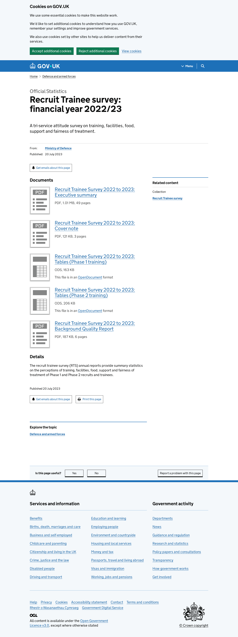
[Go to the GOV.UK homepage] (45, 66)
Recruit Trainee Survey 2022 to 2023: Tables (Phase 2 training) (95, 292)
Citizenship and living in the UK (53, 552)
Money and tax (102, 552)
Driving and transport (46, 577)
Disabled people (42, 568)
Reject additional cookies (98, 51)
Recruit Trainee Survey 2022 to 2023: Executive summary (95, 192)
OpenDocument (90, 277)
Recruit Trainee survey (167, 198)
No (100, 473)
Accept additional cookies (51, 51)
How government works (170, 568)
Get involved (161, 577)
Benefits (36, 518)
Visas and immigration (107, 568)
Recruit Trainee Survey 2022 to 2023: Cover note (95, 225)
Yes (77, 473)
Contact (117, 602)
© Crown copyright (193, 625)
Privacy (46, 602)
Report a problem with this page (180, 473)
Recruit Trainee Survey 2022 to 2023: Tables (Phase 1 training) (95, 259)
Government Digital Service (102, 608)
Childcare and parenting (48, 543)
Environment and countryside (113, 535)
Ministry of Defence (58, 148)
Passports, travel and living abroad (117, 560)
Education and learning (108, 518)
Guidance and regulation (171, 535)
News (156, 527)
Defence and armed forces (59, 76)
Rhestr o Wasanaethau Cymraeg (54, 608)
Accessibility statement (89, 602)
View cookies (131, 51)
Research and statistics (170, 543)
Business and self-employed (51, 535)
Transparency (162, 560)
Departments (162, 518)
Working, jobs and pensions (111, 577)
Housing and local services (111, 543)
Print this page (92, 399)
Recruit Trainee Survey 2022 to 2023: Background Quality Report (95, 326)
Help (33, 602)
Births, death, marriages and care (55, 527)
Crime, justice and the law (49, 560)
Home (34, 76)
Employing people (104, 527)
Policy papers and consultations (176, 552)
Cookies (61, 602)
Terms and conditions (143, 602)
